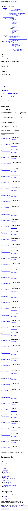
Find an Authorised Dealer (9, 478)
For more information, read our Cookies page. (12, 506)
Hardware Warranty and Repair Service (18, 39)
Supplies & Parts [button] (7, 11)
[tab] (15, 87)
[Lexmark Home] (13, 1)
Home (4, 56)
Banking (14, 19)
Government (15, 21)
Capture (14, 33)
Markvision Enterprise (17, 51)
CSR (4, 477)
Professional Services (14, 40)
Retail (13, 27)
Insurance (14, 23)
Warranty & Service (16, 46)
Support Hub (15, 44)
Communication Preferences (9, 485)
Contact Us (6, 486)
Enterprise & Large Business (15, 10)
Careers (5, 471)
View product (14, 139)
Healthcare (14, 22)
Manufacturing (15, 26)
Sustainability (6, 483)
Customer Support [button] (7, 41)
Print (13, 32)
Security (14, 31)
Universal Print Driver (17, 50)
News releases (6, 473)
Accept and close (4, 509)
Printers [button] (5, 8)
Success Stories (6, 472)
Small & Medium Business (15, 9)
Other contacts (4, 463)
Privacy (5, 496)
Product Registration (16, 45)
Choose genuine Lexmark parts (16, 14)
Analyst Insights (7, 476)
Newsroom (5, 480)
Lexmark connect (7, 482)
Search (5, 4)
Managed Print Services (14, 36)
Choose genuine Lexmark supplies (17, 13)
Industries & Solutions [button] (8, 17)
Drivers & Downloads (17, 49)
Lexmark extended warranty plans (17, 15)
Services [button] (5, 35)
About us (5, 470)
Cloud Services (15, 30)
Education (14, 24)
